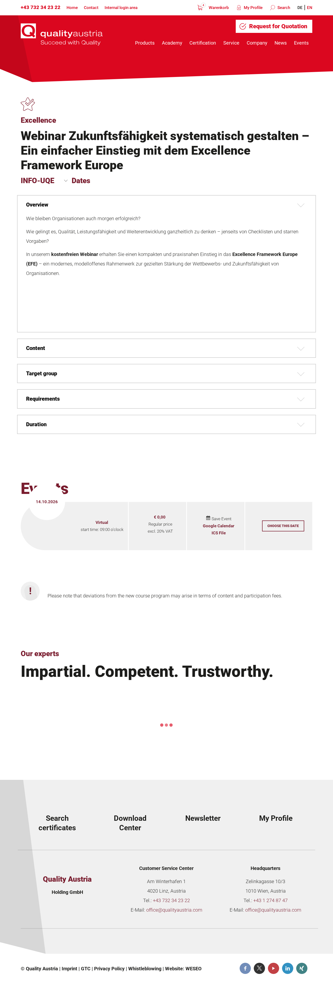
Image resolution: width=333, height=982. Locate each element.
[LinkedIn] (287, 968)
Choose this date (283, 526)
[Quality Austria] (62, 34)
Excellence (38, 120)
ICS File (219, 532)
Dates (81, 180)
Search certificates (57, 823)
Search (283, 7)
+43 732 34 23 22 (40, 7)
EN (309, 7)
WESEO (194, 969)
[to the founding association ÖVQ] (280, 943)
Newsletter (203, 818)
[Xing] (301, 968)
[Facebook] (245, 968)
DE (300, 7)
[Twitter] (259, 968)
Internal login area (121, 7)
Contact (91, 7)
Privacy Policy (109, 969)
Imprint (69, 969)
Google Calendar (218, 525)
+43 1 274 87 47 (270, 900)
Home (72, 7)
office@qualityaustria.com (174, 910)
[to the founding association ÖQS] (206, 943)
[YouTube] (273, 968)
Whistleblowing (144, 969)
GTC (85, 969)
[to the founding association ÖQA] (132, 943)
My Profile (253, 7)
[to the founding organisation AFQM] (59, 943)
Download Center (130, 823)
